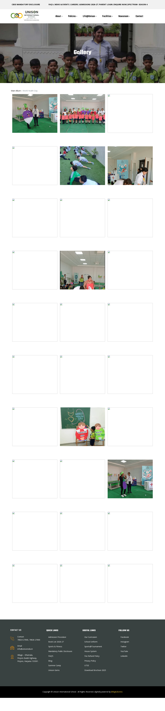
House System (90, 651)
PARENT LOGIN (106, 4)
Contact (139, 16)
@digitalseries (117, 692)
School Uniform (90, 641)
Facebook (125, 637)
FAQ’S (50, 656)
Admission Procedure (57, 637)
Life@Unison (89, 16)
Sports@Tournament (93, 646)
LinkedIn (124, 656)
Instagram (125, 641)
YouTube (124, 651)
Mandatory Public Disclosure (60, 651)
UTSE (86, 665)
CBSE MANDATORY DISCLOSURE (26, 4)
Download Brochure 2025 (95, 670)
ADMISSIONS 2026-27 (88, 4)
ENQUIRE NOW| (121, 4)
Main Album (16, 90)
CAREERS (74, 4)
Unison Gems (54, 670)
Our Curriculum (90, 637)
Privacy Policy (90, 661)
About (58, 16)
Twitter (123, 646)
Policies (72, 16)
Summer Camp (54, 665)
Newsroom (123, 16)
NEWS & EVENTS (62, 4)
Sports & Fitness (55, 646)
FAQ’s (51, 4)
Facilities (106, 16)
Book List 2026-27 (56, 641)
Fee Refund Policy (91, 656)
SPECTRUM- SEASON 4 (137, 4)
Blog (50, 661)
